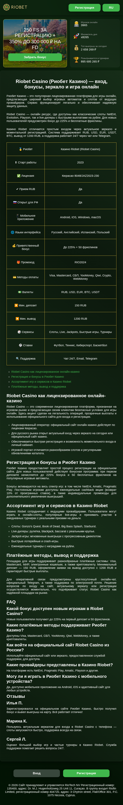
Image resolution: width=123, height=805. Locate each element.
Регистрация (84, 7)
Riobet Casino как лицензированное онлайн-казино (45, 371)
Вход (37, 773)
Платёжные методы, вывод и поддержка (38, 386)
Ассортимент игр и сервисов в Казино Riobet (41, 381)
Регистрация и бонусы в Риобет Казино (37, 376)
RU (111, 7)
